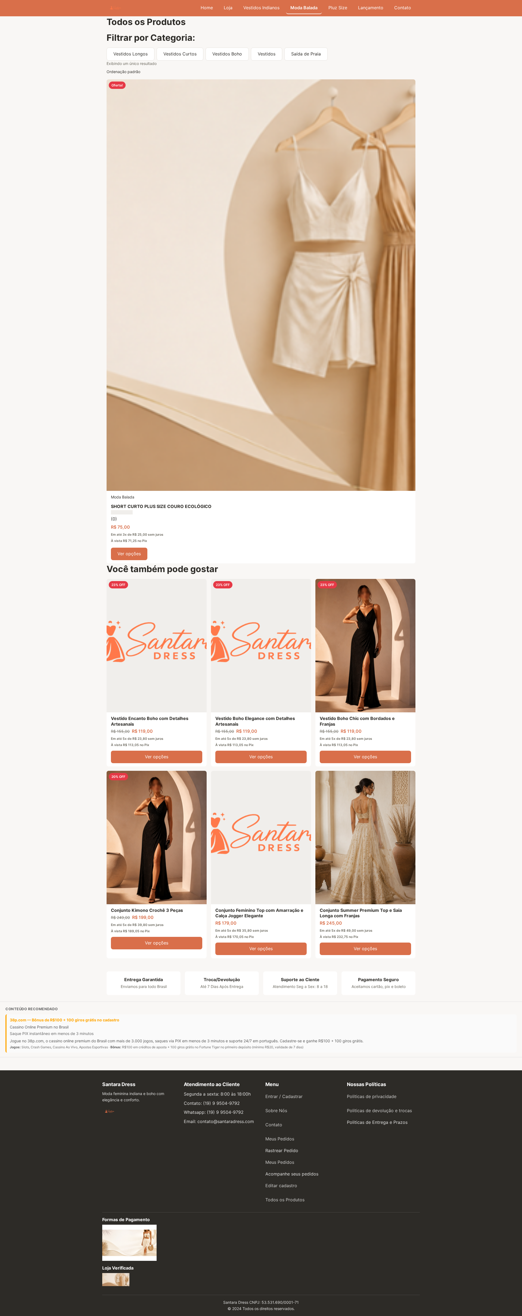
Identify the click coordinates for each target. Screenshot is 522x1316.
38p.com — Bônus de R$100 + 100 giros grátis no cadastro (64, 1020)
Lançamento (370, 7)
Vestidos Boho (227, 54)
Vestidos (266, 54)
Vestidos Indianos (261, 7)
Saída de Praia (306, 54)
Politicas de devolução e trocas (379, 1110)
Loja (228, 7)
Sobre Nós (276, 1110)
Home (207, 7)
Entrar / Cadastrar (284, 1096)
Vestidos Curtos (180, 54)
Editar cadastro (281, 1185)
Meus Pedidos (279, 1139)
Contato (402, 7)
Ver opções (129, 553)
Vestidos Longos (130, 54)
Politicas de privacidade (371, 1096)
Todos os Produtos (284, 1199)
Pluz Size (337, 7)
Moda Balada (304, 7)
